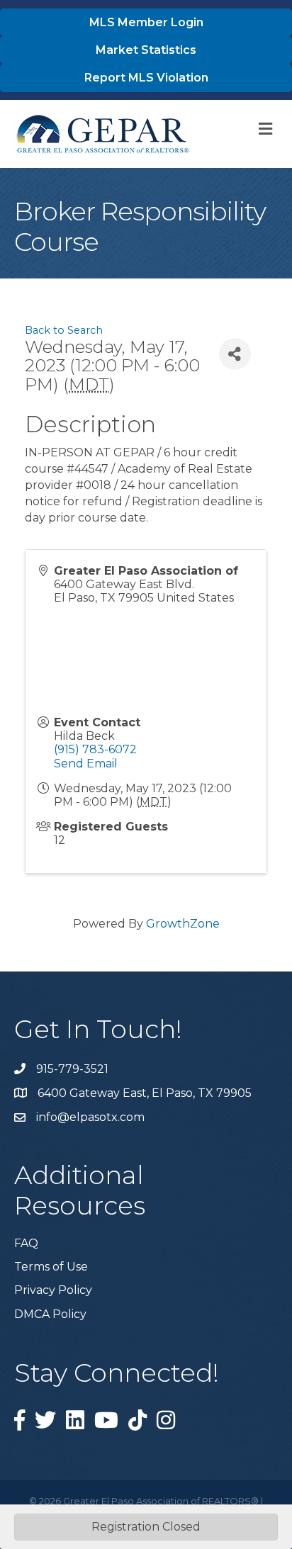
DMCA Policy (50, 1314)
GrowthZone (183, 923)
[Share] (235, 354)
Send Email (86, 763)
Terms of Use (51, 1266)
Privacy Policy (53, 1290)
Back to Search (64, 330)
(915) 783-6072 (95, 749)
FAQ (26, 1243)
